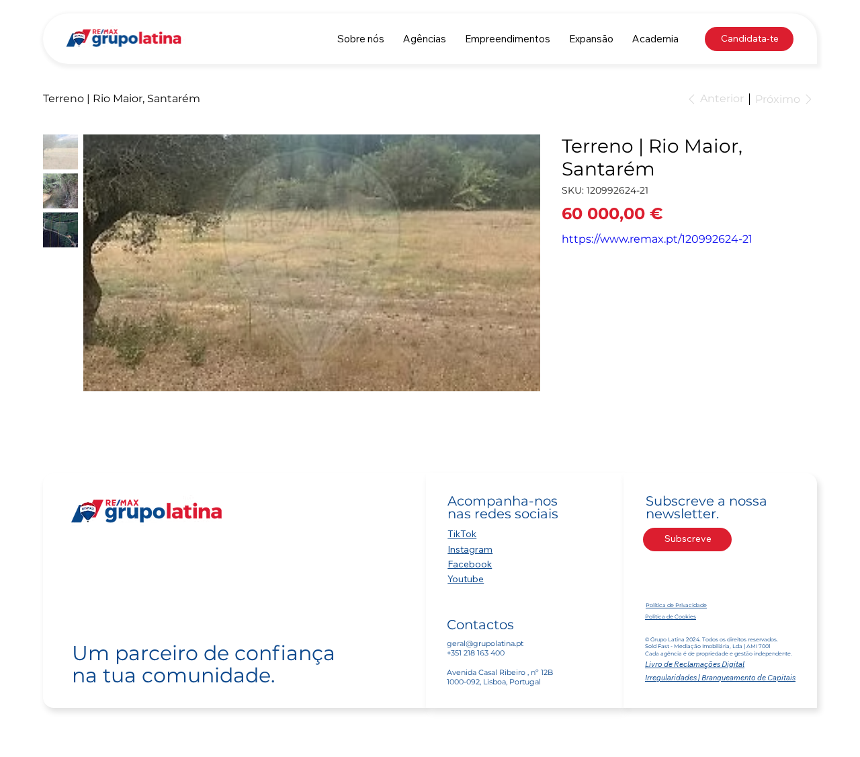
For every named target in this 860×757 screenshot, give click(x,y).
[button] (424, 38)
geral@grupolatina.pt (485, 643)
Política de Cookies (670, 616)
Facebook (469, 564)
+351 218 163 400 (476, 653)
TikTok (461, 534)
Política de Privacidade (676, 605)
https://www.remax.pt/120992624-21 (657, 239)
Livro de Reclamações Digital (694, 664)
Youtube (465, 579)
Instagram (469, 549)
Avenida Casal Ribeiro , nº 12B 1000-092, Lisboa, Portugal (500, 677)
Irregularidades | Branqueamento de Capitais (720, 677)
